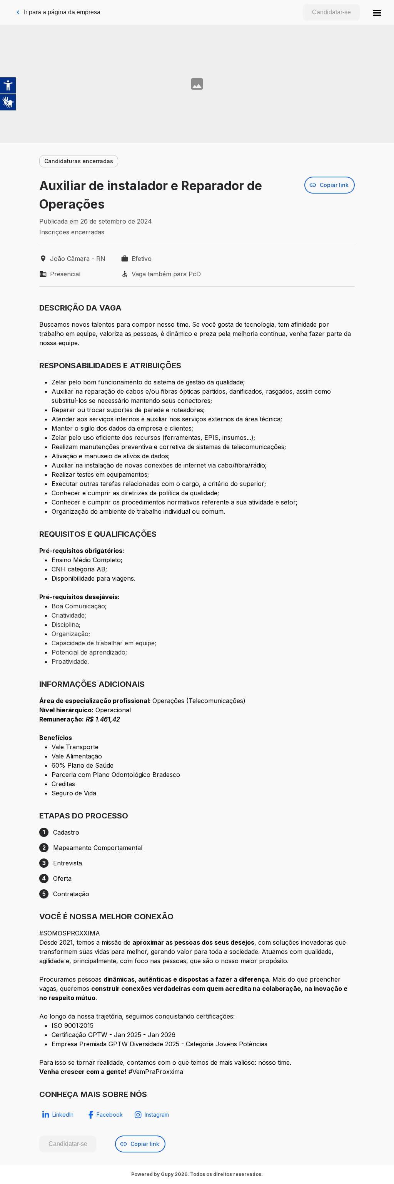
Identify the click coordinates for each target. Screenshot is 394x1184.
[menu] (377, 12)
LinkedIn (62, 1114)
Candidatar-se (331, 12)
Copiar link (334, 185)
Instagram (157, 1114)
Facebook (110, 1114)
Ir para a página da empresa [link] (62, 12)
